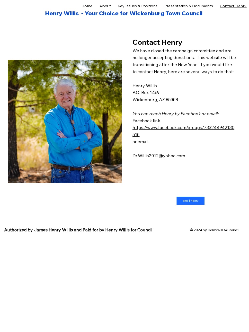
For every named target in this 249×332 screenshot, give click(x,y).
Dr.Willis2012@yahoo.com (159, 155)
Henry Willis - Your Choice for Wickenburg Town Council (124, 13)
